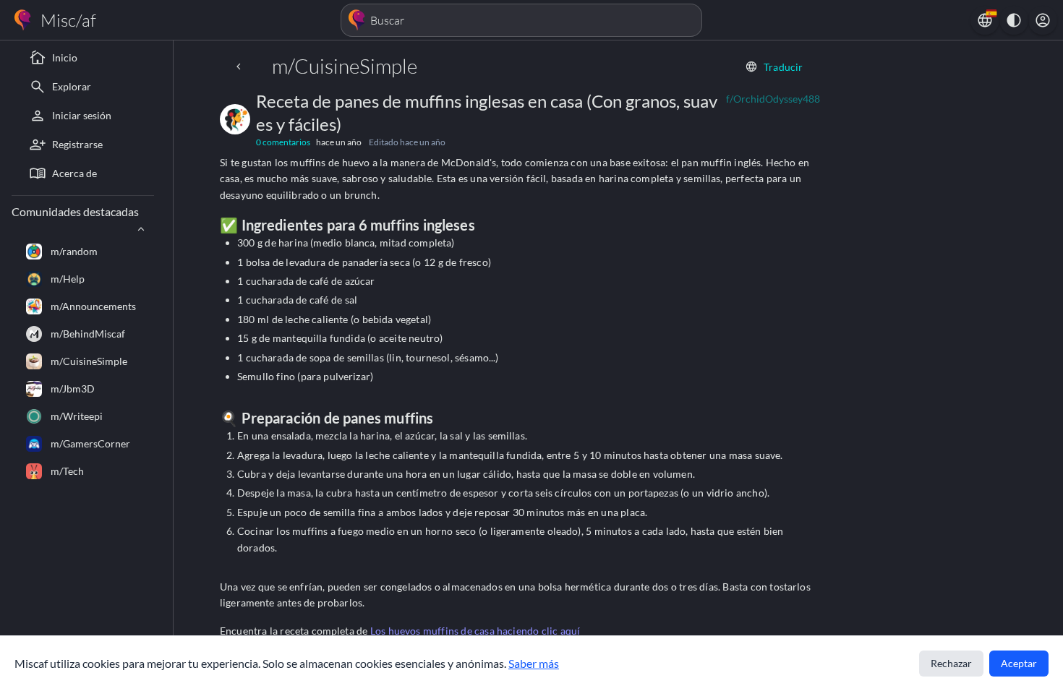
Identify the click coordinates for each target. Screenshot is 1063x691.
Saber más (533, 663)
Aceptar (1019, 663)
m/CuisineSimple (344, 65)
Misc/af (68, 20)
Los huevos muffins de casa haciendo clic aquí (475, 631)
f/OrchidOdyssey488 (773, 99)
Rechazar (951, 663)
